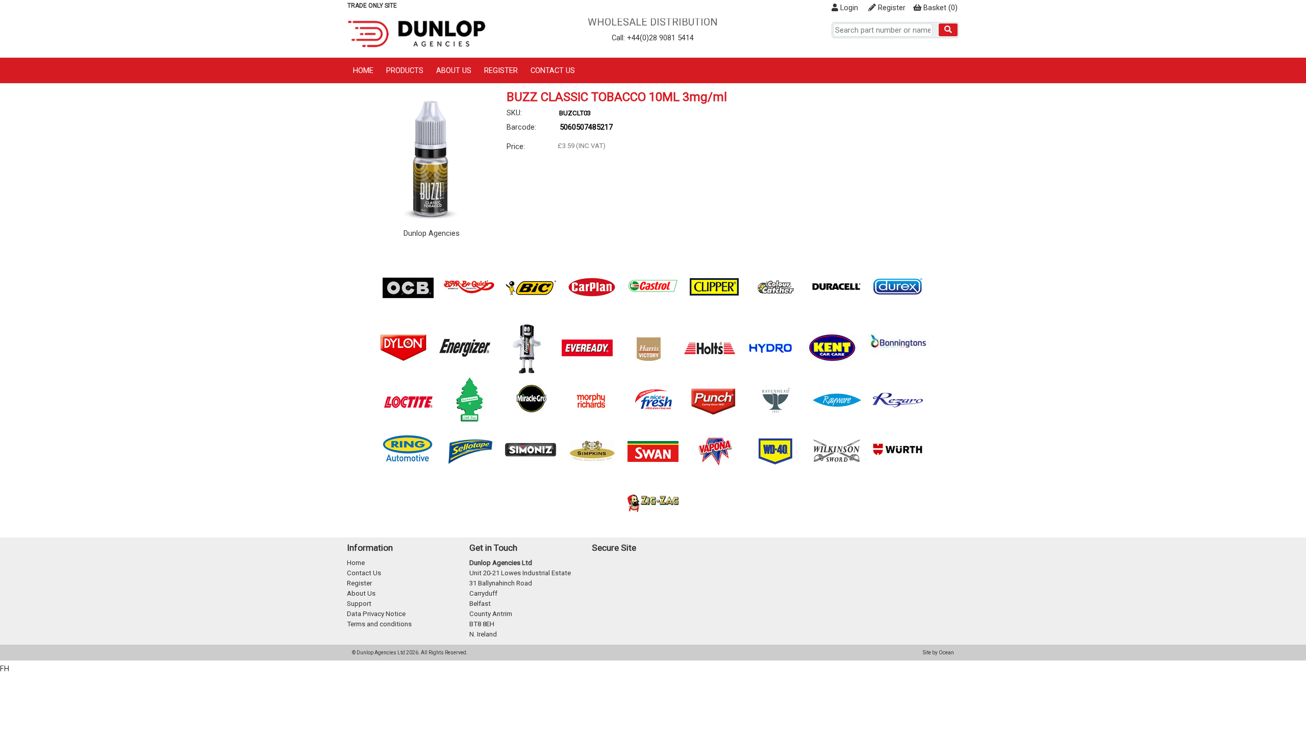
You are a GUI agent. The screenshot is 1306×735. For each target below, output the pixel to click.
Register (891, 7)
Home (363, 70)
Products (404, 70)
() (940, 7)
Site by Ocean (938, 652)
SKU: (514, 112)
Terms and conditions (379, 624)
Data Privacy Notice (376, 614)
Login (848, 7)
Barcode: (521, 127)
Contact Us (553, 70)
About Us (453, 70)
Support (359, 603)
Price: (516, 146)
